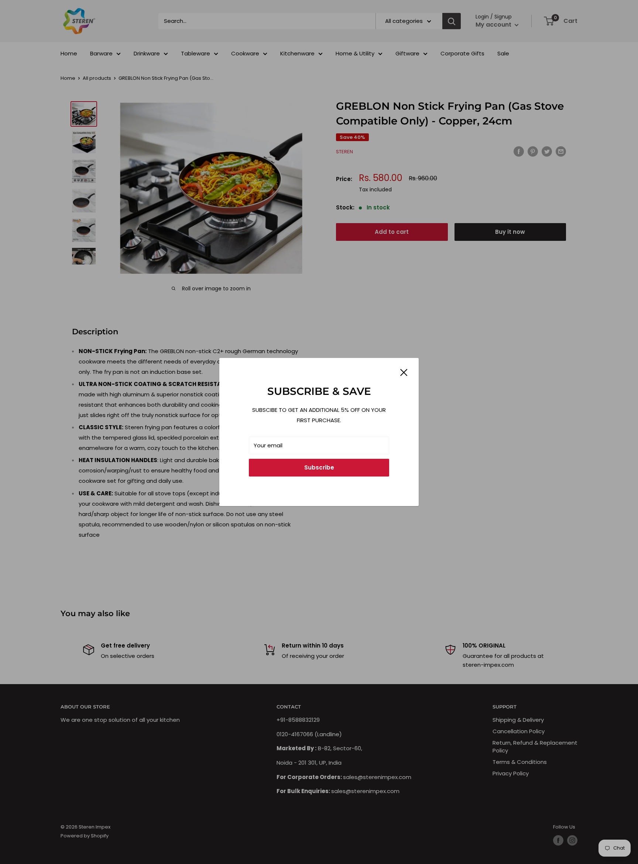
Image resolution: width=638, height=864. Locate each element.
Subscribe (319, 467)
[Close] (404, 372)
